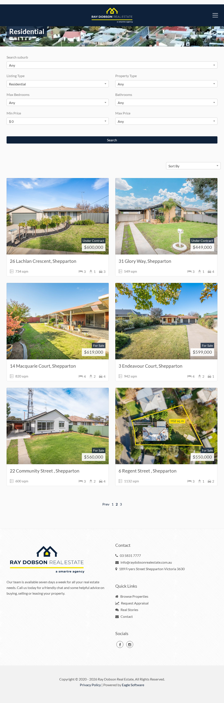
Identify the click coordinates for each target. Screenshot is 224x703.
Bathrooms (123, 94)
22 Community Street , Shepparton (44, 470)
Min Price (14, 113)
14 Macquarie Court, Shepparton (43, 366)
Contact (126, 616)
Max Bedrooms (18, 94)
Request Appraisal (134, 603)
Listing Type (15, 76)
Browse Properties (134, 596)
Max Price (122, 113)
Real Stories (129, 610)
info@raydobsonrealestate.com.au (146, 562)
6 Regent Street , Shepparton (148, 470)
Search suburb (17, 57)
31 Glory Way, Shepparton (145, 261)
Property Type (126, 76)
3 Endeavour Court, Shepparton (150, 366)
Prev (105, 504)
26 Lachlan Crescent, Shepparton (43, 261)
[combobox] (112, 65)
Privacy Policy (90, 685)
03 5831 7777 (130, 555)
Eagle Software (133, 685)
